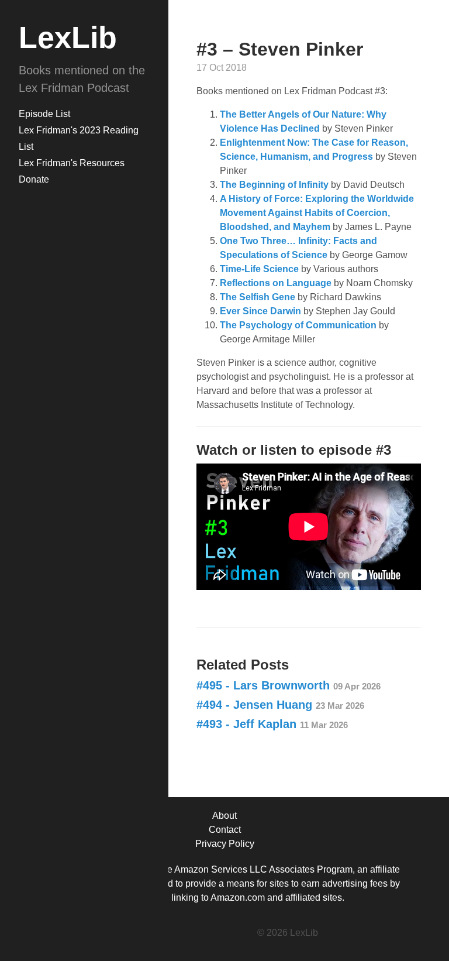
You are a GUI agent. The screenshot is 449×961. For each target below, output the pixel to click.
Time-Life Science (259, 269)
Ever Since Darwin (260, 311)
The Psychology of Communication (298, 325)
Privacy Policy (224, 844)
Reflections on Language (275, 283)
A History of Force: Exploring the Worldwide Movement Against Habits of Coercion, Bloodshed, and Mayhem (317, 213)
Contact (225, 830)
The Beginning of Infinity (274, 185)
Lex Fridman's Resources (72, 163)
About (224, 816)
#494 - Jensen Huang (280, 704)
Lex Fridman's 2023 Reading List (79, 138)
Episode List (44, 114)
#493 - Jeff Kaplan (272, 724)
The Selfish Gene (257, 297)
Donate (34, 179)
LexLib (68, 37)
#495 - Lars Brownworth (288, 685)
